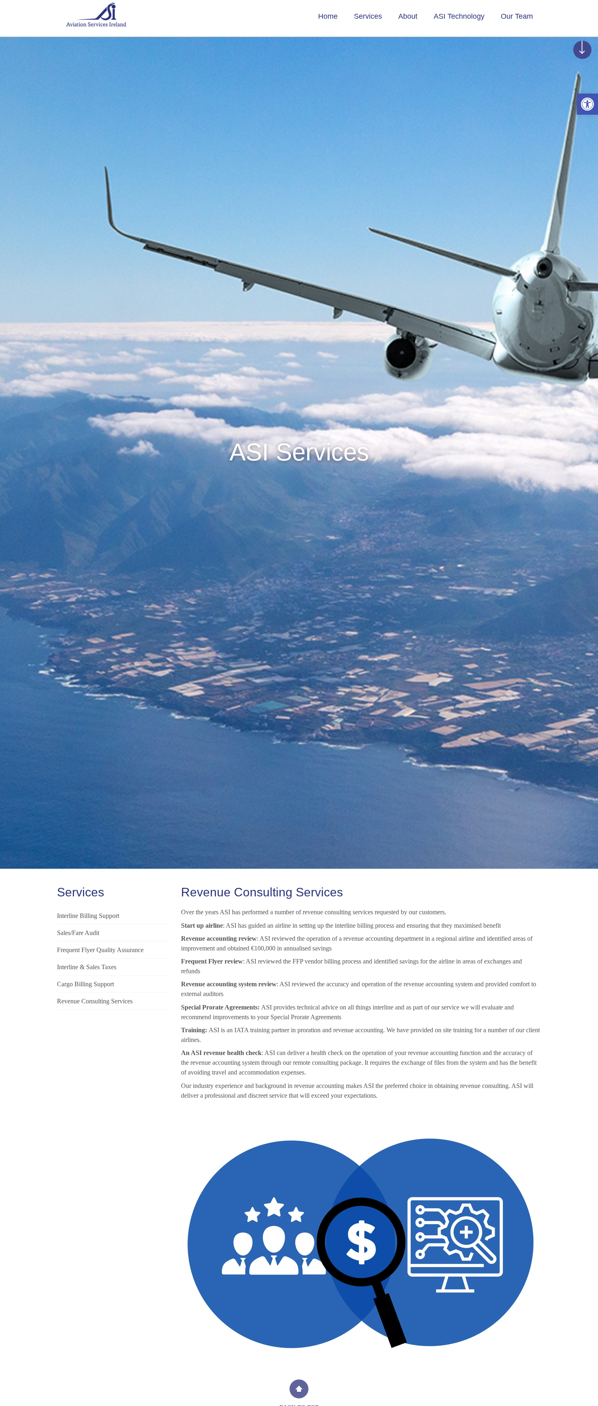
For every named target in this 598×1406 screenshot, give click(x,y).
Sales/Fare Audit (78, 932)
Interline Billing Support (88, 915)
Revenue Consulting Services (95, 1001)
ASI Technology (459, 16)
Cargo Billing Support (85, 984)
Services (368, 16)
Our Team (517, 16)
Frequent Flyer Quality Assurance (100, 949)
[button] (587, 104)
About (407, 16)
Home (328, 16)
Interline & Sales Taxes (86, 966)
